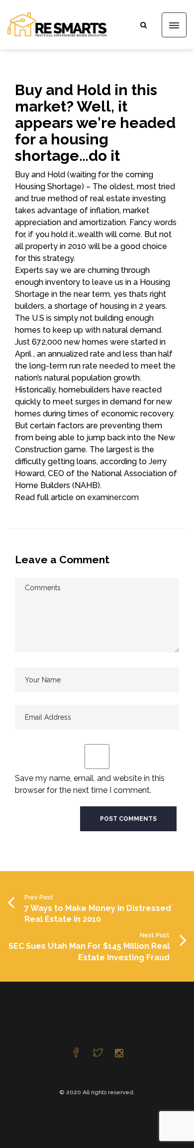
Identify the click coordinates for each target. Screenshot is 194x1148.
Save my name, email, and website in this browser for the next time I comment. (90, 784)
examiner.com (113, 497)
